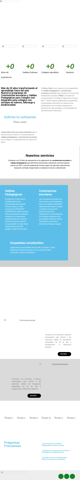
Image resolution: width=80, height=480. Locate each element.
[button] (46, 4)
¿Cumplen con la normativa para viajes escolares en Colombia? (54, 458)
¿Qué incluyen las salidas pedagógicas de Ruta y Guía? (53, 444)
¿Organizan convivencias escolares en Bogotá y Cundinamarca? (56, 451)
